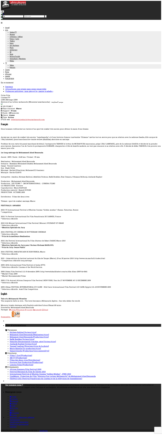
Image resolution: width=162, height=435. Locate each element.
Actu (6, 30)
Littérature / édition (16, 37)
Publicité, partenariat (19, 424)
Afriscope (8, 74)
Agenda (7, 76)
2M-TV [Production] (18, 358)
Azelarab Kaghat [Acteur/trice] (23, 344)
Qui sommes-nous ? (14, 385)
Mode (11, 54)
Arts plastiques (14, 45)
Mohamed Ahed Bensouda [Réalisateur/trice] (29, 334)
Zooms (7, 70)
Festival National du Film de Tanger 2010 (28, 371)
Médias (12, 61)
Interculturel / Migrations (18, 59)
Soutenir (9, 86)
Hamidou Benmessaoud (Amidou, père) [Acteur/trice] (33, 341)
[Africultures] (13, 9)
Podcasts (12, 67)
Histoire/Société (15, 56)
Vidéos (12, 65)
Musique (12, 34)
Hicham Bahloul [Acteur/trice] (23, 332)
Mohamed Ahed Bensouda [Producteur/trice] (29, 337)
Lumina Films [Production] (21, 365)
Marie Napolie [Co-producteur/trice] (25, 348)
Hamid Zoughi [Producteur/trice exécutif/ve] (29, 351)
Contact (13, 426)
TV (6, 63)
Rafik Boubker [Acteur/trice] (22, 339)
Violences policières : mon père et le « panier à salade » (29, 91)
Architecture (13, 50)
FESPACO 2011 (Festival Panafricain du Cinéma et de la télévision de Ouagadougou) (46, 378)
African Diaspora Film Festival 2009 (25, 369)
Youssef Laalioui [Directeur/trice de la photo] (29, 346)
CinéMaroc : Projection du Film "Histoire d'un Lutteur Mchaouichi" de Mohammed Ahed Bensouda (53, 376)
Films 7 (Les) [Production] (21, 355)
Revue (7, 72)
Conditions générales (19, 422)
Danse (11, 43)
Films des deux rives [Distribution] (25, 360)
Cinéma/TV (13, 32)
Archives (43, 430)
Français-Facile (9, 78)
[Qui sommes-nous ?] (2, 19)
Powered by (6, 317)
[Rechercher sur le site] (2, 11)
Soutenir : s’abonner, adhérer (22, 417)
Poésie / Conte (14, 39)
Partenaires (15, 419)
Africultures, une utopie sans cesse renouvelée (25, 89)
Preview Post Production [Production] (26, 362)
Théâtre (12, 41)
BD (10, 52)
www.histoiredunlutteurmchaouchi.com (28, 119)
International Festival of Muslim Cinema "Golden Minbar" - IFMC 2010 (40, 374)
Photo (12, 48)
